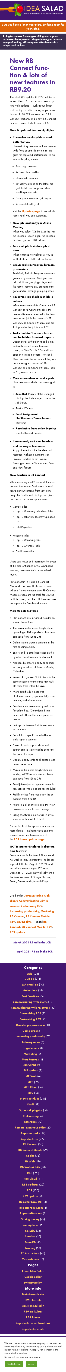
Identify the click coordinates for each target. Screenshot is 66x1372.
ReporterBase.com (31, 1205)
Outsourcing (31, 1114)
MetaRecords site (33, 1292)
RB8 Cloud (30, 1176)
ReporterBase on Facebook (33, 1321)
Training (30, 1246)
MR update (31, 1068)
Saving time (24, 920)
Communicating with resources (30, 1005)
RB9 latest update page (29, 842)
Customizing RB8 (30, 1011)
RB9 (12, 920)
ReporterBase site (33, 1326)
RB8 (29, 1171)
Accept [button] (31, 1363)
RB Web (29, 1159)
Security (30, 1228)
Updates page (31, 214)
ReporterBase (29, 1137)
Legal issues (31, 1046)
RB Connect (17, 915)
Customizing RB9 (31, 907)
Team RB (30, 1240)
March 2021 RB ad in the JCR (30, 938)
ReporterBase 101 (31, 1199)
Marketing (47, 911)
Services (30, 1234)
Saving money (30, 1217)
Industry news (31, 1040)
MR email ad (30, 982)
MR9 (30, 1090)
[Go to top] (33, 955)
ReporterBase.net (31, 1211)
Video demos (30, 1257)
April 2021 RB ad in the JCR (36, 947)
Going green (31, 1028)
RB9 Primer (33, 1315)
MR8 (30, 1080)
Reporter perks (30, 1131)
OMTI (30, 1102)
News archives (29, 1096)
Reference (30, 1119)
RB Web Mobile (30, 1165)
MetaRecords (30, 1057)
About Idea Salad (33, 1269)
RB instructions (30, 1251)
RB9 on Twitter (33, 1309)
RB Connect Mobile (38, 915)
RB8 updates (30, 1182)
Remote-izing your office (30, 1125)
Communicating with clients (30, 1000)
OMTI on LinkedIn (33, 1303)
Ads (29, 971)
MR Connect (31, 1062)
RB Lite (30, 1153)
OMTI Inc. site (33, 1298)
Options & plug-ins (30, 1108)
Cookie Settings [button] (14, 1363)
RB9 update (17, 928)
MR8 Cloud (30, 1085)
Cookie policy (33, 1274)
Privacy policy (33, 1280)
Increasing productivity (24, 911)
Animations (30, 988)
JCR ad (29, 976)
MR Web (31, 1074)
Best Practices (30, 994)
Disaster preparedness (30, 1023)
